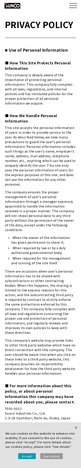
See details (51, 456)
